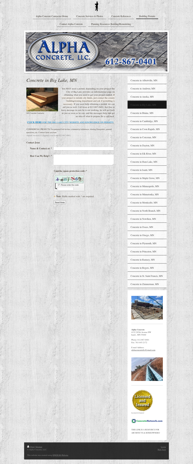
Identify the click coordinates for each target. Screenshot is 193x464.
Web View (162, 449)
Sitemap (39, 446)
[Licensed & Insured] (142, 400)
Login (163, 446)
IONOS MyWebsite (60, 455)
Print (32, 446)
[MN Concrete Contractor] (42, 99)
